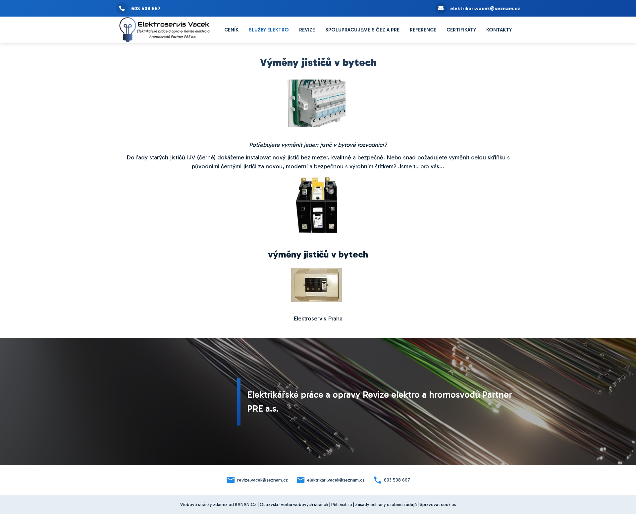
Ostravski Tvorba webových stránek (294, 504)
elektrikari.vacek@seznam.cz (485, 9)
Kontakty (499, 30)
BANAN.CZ (246, 504)
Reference (423, 30)
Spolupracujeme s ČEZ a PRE (362, 30)
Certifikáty (461, 30)
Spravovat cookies (438, 504)
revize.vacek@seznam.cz (262, 480)
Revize (307, 30)
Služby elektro (269, 30)
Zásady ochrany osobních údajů (386, 504)
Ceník (231, 30)
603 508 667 (146, 9)
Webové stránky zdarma (204, 504)
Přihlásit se (341, 504)
